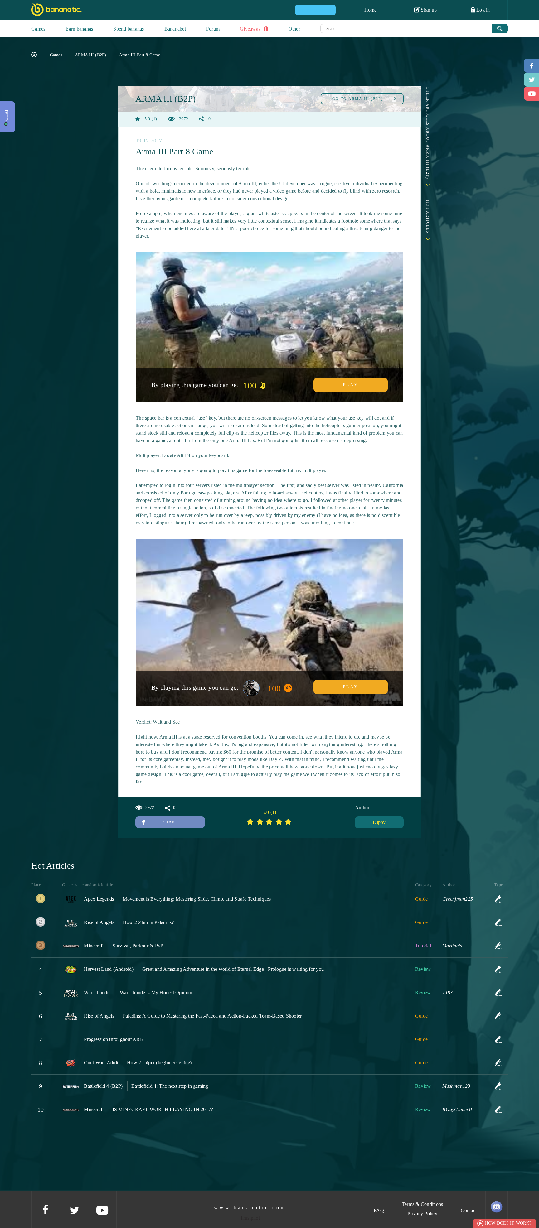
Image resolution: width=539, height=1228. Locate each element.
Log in (482, 9)
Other (294, 28)
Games (38, 28)
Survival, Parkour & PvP (138, 945)
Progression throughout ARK (114, 1039)
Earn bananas (79, 28)
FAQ (379, 1210)
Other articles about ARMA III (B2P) (427, 133)
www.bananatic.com (250, 1207)
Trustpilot (250, 1218)
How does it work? (508, 1223)
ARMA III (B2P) (90, 55)
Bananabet (175, 28)
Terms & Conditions (422, 1204)
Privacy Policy (422, 1213)
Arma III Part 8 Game (139, 55)
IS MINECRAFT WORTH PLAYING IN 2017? (163, 1109)
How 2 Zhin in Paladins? (148, 922)
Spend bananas (128, 28)
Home (370, 9)
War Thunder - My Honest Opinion (156, 992)
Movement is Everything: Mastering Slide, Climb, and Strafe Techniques (197, 899)
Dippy (379, 822)
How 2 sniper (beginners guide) (159, 1062)
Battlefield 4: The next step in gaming (169, 1086)
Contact (469, 1210)
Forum (213, 28)
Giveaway (251, 28)
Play (350, 384)
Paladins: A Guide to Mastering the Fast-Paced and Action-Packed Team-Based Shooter (212, 1016)
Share (170, 822)
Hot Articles (427, 217)
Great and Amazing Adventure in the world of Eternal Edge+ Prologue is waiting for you (233, 969)
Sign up (428, 9)
